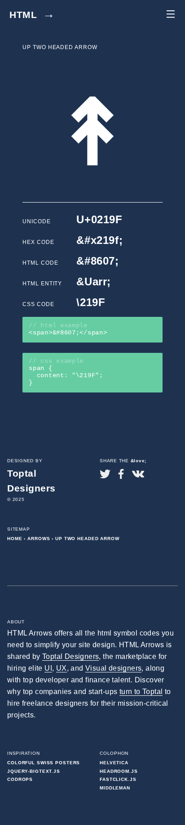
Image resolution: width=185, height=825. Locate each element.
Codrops (20, 779)
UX (61, 668)
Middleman (115, 787)
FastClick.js (118, 779)
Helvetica (114, 762)
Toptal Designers (70, 656)
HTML (32, 14)
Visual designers (113, 668)
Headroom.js (119, 771)
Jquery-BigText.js (33, 771)
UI (48, 668)
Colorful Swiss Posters (43, 762)
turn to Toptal (141, 691)
